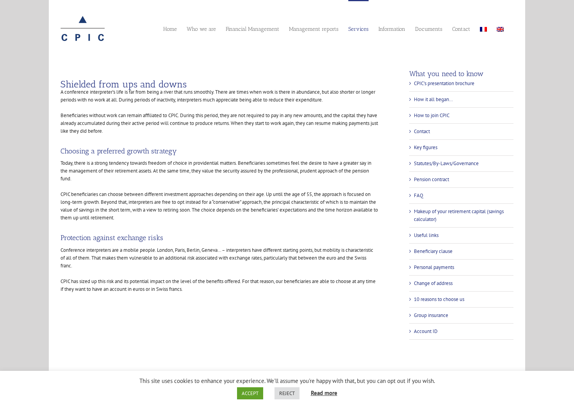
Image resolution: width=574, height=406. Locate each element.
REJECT (287, 393)
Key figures (425, 147)
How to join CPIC (431, 115)
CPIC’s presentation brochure (444, 83)
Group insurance (431, 315)
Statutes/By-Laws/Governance (446, 163)
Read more (324, 393)
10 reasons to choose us (439, 299)
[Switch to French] (483, 28)
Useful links (426, 235)
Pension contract (431, 179)
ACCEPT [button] (250, 393)
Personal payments (434, 267)
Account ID (426, 331)
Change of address (433, 283)
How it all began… (433, 99)
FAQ (418, 195)
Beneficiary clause (433, 251)
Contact (422, 131)
